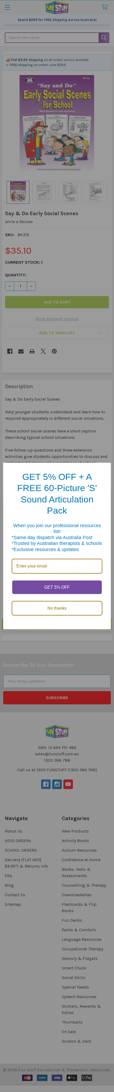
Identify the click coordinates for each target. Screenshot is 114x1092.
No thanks (57, 608)
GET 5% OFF (57, 587)
